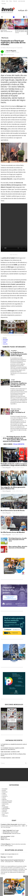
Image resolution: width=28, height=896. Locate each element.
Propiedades (5, 807)
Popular (21, 10)
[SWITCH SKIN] (24, 16)
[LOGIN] (14, 16)
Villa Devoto (18, 444)
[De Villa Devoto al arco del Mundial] (14, 523)
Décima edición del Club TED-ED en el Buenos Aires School (21, 31)
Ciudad (13, 379)
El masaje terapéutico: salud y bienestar (10, 757)
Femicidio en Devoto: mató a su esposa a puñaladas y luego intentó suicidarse (14, 464)
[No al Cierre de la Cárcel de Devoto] (14, 501)
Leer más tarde (21, 1)
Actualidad (13, 350)
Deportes (4, 799)
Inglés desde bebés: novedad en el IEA (17, 412)
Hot (26, 10)
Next (27, 26)
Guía (7, 1)
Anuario (4, 790)
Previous (0, 26)
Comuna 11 (5, 796)
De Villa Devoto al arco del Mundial (13, 532)
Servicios (4, 811)
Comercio (4, 795)
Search (25, 763)
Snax (3, 814)
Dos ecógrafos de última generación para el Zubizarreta (13, 488)
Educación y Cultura (16, 409)
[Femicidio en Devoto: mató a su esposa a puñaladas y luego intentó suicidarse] (14, 454)
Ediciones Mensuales (7, 801)
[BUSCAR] (26, 16)
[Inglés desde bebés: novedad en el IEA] (7, 24)
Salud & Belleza (6, 808)
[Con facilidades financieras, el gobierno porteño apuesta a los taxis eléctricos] (5, 382)
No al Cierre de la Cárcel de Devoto (13, 510)
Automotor (4, 792)
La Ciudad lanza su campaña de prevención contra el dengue (18, 354)
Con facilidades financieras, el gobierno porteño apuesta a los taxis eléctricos (18, 384)
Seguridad (4, 810)
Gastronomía (5, 804)
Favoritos (3, 3)
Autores (3, 1)
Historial (15, 1)
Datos (10, 1)
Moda (3, 805)
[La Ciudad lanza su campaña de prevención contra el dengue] (5, 353)
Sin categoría (5, 813)
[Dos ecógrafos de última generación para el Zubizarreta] (14, 478)
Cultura (4, 798)
